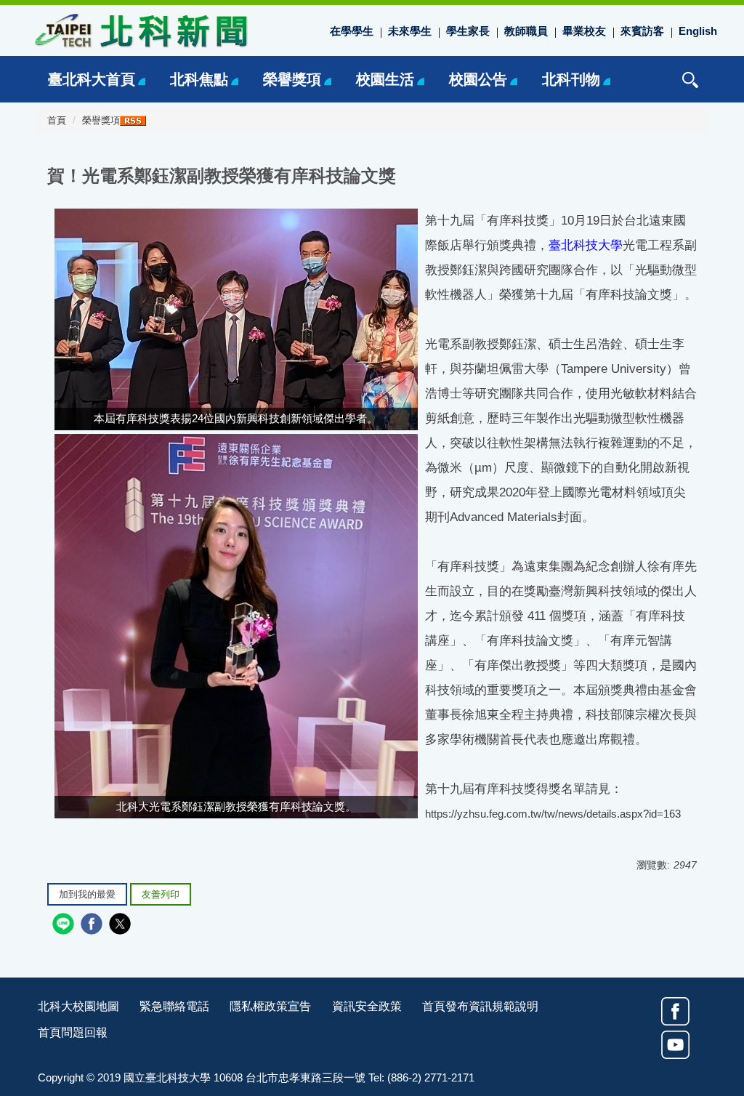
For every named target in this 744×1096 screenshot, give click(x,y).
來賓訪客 (642, 31)
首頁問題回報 (73, 1032)
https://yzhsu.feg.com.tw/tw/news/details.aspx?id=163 (553, 813)
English (698, 31)
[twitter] (121, 925)
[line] (65, 925)
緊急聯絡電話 (174, 1005)
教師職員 (526, 31)
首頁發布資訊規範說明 (480, 1005)
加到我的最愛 (87, 895)
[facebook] (93, 925)
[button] (690, 80)
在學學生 (351, 31)
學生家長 (468, 31)
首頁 (56, 121)
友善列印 (160, 895)
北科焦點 (199, 79)
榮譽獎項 (292, 79)
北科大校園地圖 (78, 1005)
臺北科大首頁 (91, 79)
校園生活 (385, 79)
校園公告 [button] (478, 79)
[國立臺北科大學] (139, 30)
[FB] (675, 1011)
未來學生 (410, 31)
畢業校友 (584, 31)
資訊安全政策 (367, 1005)
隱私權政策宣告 (270, 1005)
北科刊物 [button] (571, 79)
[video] (675, 1045)
